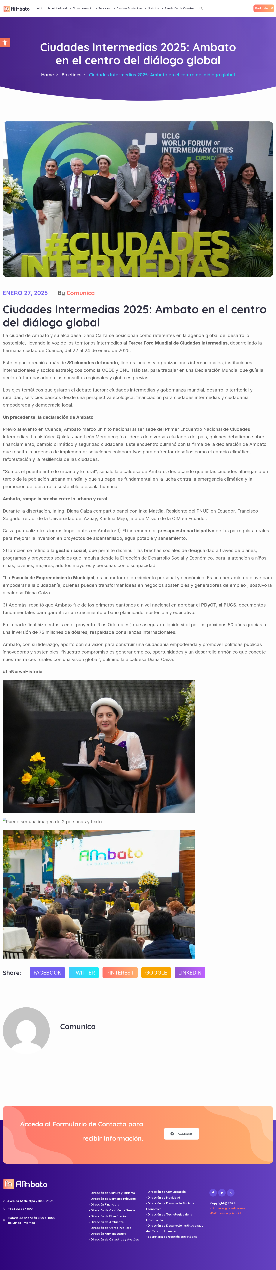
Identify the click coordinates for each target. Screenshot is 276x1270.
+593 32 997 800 (20, 1209)
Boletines (71, 74)
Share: (12, 972)
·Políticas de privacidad (227, 1213)
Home (47, 74)
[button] (5, 42)
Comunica (81, 293)
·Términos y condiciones (227, 1208)
